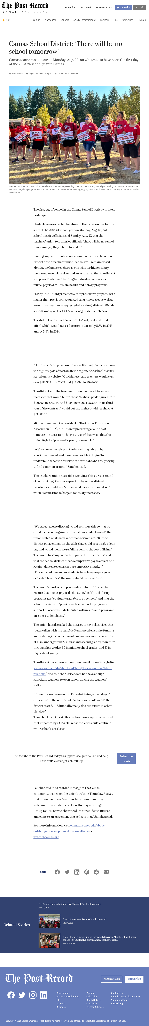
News (67, 73)
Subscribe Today (126, 758)
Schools (65, 20)
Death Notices (93, 1000)
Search (88, 7)
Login (141, 7)
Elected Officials (94, 1007)
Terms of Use (119, 1021)
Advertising (117, 1003)
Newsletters (105, 7)
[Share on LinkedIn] (76, 872)
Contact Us (117, 993)
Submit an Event (119, 1000)
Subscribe (125, 7)
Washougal (50, 20)
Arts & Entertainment (84, 20)
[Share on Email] (106, 872)
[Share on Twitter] (67, 872)
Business (104, 20)
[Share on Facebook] (57, 872)
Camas (36, 20)
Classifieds (91, 1003)
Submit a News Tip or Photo (125, 996)
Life (116, 20)
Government (62, 993)
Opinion (142, 20)
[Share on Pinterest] (86, 872)
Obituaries (127, 20)
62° (8, 20)
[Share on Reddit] (96, 872)
